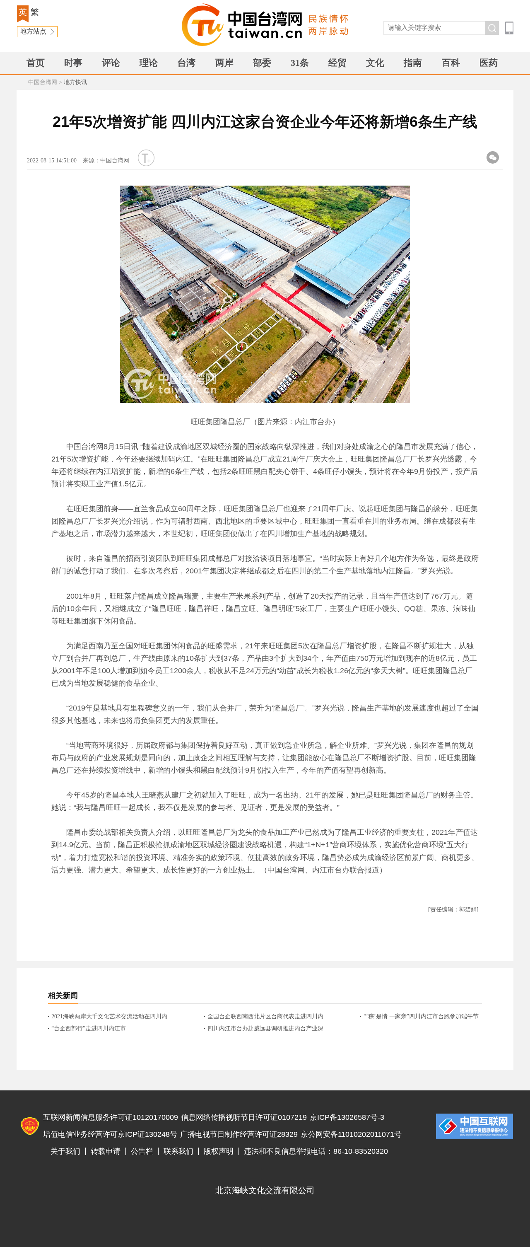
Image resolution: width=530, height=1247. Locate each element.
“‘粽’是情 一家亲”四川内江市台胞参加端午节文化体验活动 (421, 1017)
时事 (73, 63)
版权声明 (219, 1151)
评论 (111, 63)
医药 (488, 63)
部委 (262, 63)
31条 (300, 63)
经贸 (337, 63)
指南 (413, 63)
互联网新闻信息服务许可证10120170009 (110, 1117)
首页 (35, 63)
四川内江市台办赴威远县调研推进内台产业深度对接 (265, 1029)
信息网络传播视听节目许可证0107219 (244, 1117)
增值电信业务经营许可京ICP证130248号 (110, 1134)
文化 (375, 63)
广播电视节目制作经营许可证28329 (239, 1134)
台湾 (186, 63)
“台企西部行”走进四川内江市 (88, 1028)
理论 (149, 63)
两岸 (224, 63)
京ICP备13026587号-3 (347, 1117)
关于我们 (65, 1151)
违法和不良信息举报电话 (474, 1126)
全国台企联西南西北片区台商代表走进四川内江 (265, 1017)
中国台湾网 (42, 82)
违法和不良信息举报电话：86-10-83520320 (316, 1151)
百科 (451, 63)
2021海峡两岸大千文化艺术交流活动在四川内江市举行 (109, 1017)
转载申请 (105, 1151)
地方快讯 (75, 82)
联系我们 (178, 1151)
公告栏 (142, 1151)
